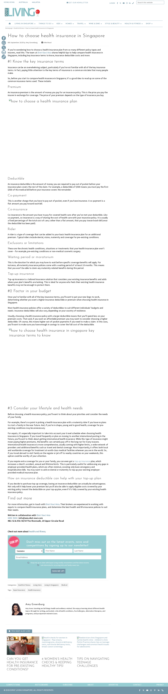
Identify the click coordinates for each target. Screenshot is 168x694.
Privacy (160, 684)
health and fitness (37, 531)
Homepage (8, 28)
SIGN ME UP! (58, 571)
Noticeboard (41, 684)
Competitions (13, 684)
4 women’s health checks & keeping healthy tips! (57, 663)
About (91, 684)
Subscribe (68, 684)
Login (112, 3)
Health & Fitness (19, 28)
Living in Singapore (52, 585)
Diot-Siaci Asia (44, 52)
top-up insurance (82, 461)
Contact (137, 684)
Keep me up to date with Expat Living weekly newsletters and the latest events (60, 563)
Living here (37, 585)
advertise (113, 684)
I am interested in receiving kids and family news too (59, 565)
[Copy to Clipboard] (4, 57)
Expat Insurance (19, 590)
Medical (64, 585)
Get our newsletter (78, 3)
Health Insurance (34, 590)
